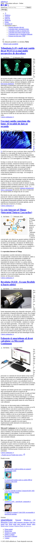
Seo (34, 522)
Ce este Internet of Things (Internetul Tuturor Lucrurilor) (16, 211)
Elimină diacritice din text (16, 27)
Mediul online (4, 526)
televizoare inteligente (7, 84)
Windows (7, 15)
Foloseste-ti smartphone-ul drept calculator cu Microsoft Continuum (17, 341)
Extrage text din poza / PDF (16, 36)
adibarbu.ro (4, 1)
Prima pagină (9, 529)
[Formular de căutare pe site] (8, 5)
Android (7, 17)
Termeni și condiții (10, 533)
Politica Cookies (9, 534)
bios (6, 524)
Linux (10, 522)
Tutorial (18, 520)
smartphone (6, 519)
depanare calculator (23, 522)
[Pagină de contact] (6, 5)
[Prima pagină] (5, 13)
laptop (3, 524)
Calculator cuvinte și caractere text (18, 31)
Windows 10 (29, 520)
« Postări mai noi (6, 455)
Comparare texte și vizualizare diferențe (20, 34)
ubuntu (29, 524)
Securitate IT (8, 24)
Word (10, 524)
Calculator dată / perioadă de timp (18, 29)
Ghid (30, 522)
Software (7, 18)
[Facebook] (2, 5)
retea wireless (21, 524)
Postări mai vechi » (17, 455)
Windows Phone (18, 526)
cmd (15, 522)
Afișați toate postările (10, 44)
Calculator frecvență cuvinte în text (19, 32)
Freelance (11, 526)
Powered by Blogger (11, 536)
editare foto (28, 526)
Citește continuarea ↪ (7, 117)
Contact (7, 538)
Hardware (8, 20)
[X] (4, 5)
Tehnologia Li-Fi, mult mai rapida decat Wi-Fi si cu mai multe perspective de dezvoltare (17, 51)
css (24, 526)
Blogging (4, 522)
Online (7, 22)
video (33, 524)
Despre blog (8, 531)
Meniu (3, 9)
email (14, 524)
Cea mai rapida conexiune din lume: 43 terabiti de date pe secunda (15, 124)
